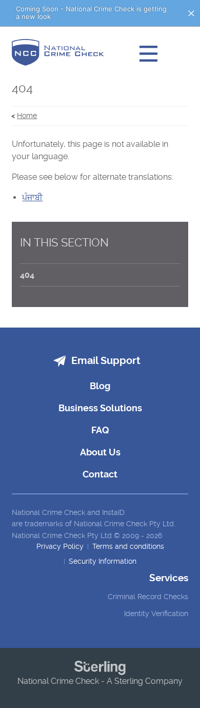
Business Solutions (100, 408)
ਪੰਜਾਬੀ (32, 197)
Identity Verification (156, 613)
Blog (100, 385)
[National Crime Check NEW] (58, 53)
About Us (100, 452)
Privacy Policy (60, 546)
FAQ (100, 430)
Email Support (106, 361)
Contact (100, 474)
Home (27, 115)
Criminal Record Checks (148, 596)
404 (27, 275)
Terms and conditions (128, 546)
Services (168, 578)
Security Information (102, 561)
